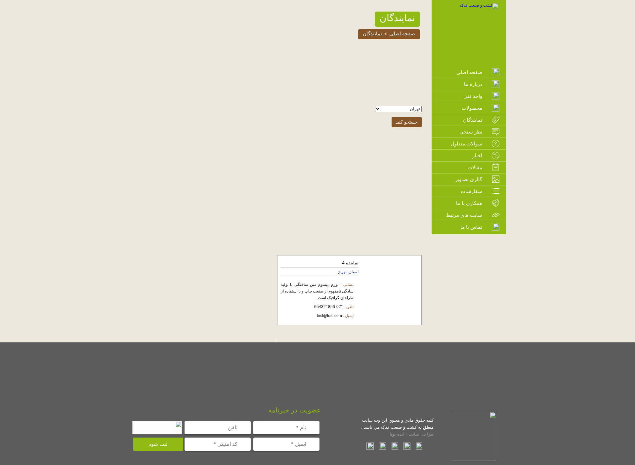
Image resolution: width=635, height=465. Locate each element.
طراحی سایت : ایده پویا (412, 434)
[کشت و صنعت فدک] (479, 5)
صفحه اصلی (402, 33)
